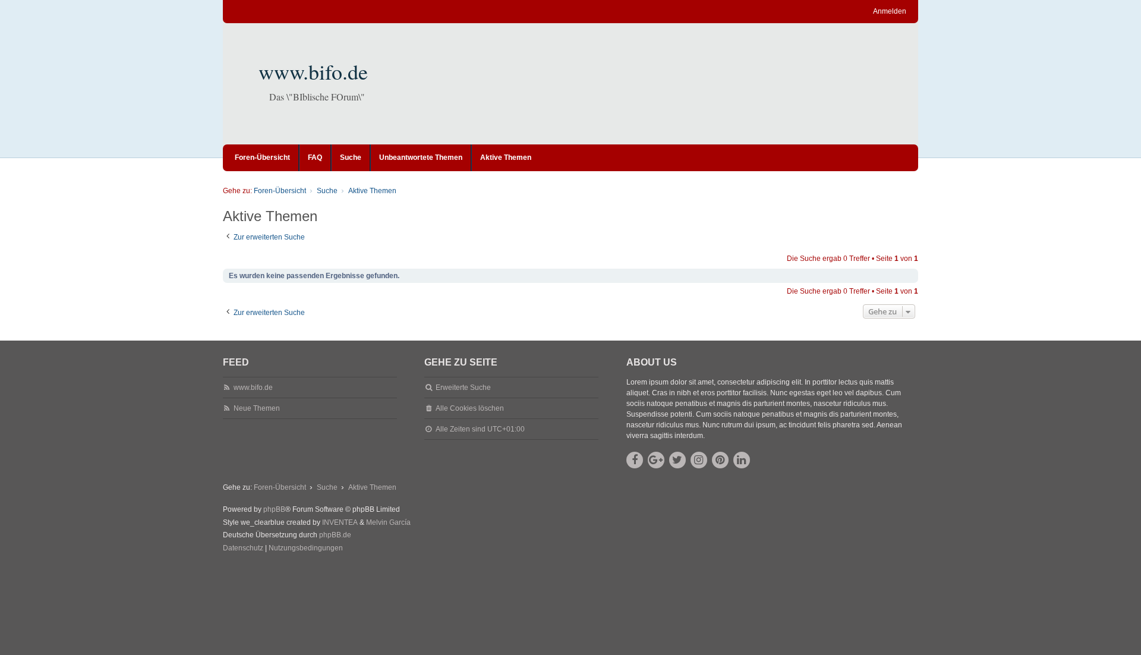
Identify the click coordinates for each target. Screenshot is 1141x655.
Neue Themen (257, 408)
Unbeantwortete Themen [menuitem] (420, 157)
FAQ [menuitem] (315, 157)
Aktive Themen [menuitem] (505, 157)
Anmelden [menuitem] (889, 11)
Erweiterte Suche (463, 387)
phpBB (274, 509)
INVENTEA (340, 522)
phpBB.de (335, 535)
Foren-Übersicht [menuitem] (262, 157)
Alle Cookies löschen (470, 408)
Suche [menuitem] (350, 157)
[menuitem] (243, 548)
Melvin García (388, 522)
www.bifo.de (313, 71)
